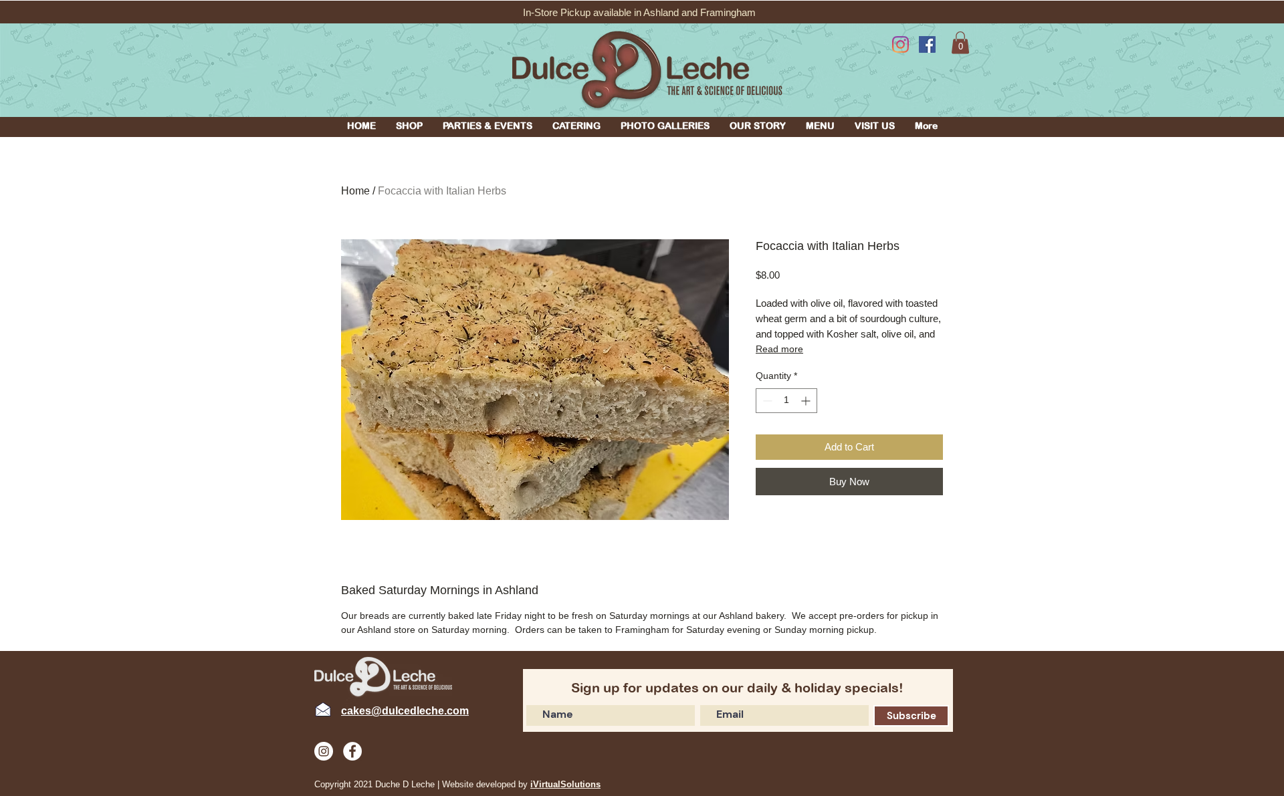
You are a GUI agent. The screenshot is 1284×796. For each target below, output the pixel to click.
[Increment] (806, 400)
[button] (409, 126)
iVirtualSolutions (565, 784)
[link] (960, 42)
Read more (779, 349)
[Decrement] (766, 400)
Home (355, 190)
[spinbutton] (786, 400)
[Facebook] (927, 44)
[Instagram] (900, 44)
